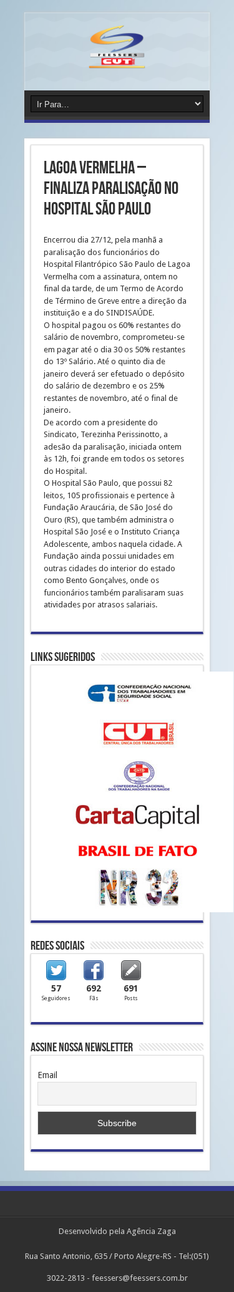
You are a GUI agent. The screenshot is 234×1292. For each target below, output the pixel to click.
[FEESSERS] (117, 59)
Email (47, 1075)
